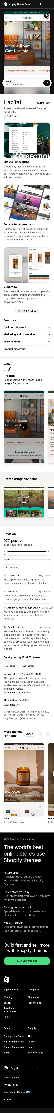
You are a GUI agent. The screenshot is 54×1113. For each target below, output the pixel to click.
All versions (25, 692)
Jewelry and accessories (10, 1009)
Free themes (34, 1002)
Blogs (6, 1052)
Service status (35, 1052)
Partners (32, 1041)
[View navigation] (48, 4)
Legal (31, 1047)
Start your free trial (27, 961)
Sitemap (8, 1099)
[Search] (41, 4)
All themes (28, 666)
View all (30, 733)
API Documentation (14, 1041)
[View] (24, 503)
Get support (12, 666)
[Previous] (40, 479)
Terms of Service (12, 1077)
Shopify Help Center (14, 1036)
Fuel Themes (13, 116)
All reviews (11, 567)
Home (7, 1016)
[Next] (48, 479)
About (31, 1036)
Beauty (7, 1002)
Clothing (8, 997)
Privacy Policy (11, 1084)
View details (10, 692)
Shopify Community (14, 1047)
